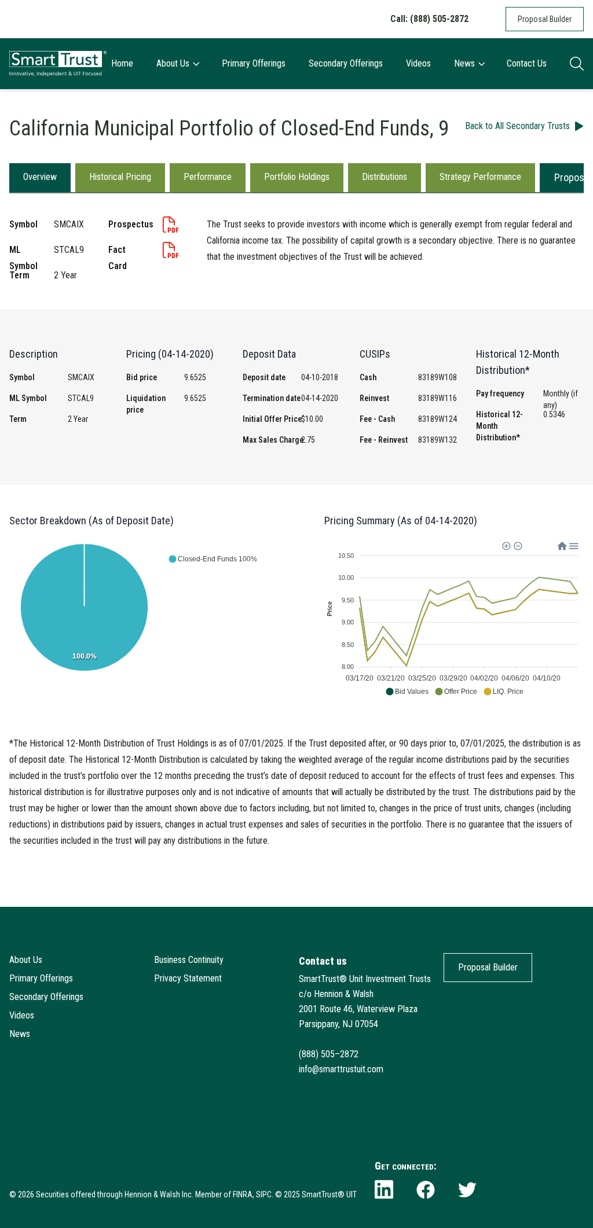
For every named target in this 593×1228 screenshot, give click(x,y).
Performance (208, 176)
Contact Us (527, 63)
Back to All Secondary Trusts (517, 125)
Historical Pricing (120, 176)
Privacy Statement (188, 978)
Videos (418, 63)
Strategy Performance (480, 176)
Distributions (384, 176)
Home (122, 63)
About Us (172, 63)
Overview (40, 176)
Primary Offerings (253, 63)
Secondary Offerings (346, 63)
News (464, 63)
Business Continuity (189, 959)
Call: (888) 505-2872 (429, 18)
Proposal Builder (545, 19)
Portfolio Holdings (297, 176)
